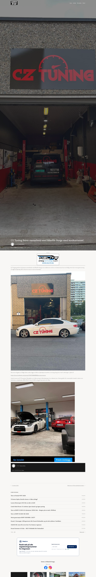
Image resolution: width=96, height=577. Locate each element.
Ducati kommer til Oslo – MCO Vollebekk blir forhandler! (27, 528)
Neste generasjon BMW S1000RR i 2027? (23, 517)
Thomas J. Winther (21, 244)
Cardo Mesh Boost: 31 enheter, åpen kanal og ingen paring (28, 506)
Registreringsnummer (56, 544)
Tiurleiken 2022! (15, 485)
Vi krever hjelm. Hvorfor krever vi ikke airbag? (24, 499)
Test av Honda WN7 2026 (18, 495)
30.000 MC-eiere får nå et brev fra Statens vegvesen (26, 524)
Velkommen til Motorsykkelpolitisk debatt (75, 485)
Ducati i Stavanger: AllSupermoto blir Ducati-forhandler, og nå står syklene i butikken (36, 521)
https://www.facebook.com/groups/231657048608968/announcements (28, 375)
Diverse (21, 247)
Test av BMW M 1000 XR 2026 (20, 514)
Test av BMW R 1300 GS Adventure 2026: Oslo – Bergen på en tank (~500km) (33, 510)
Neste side (82, 532)
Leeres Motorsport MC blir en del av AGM (23, 503)
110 (14, 532)
